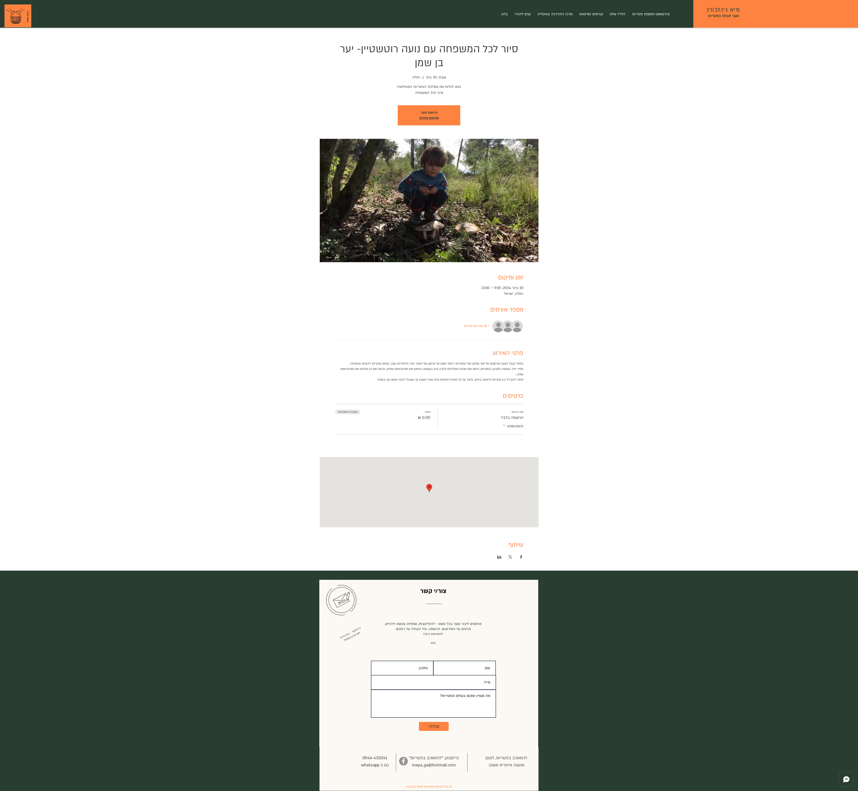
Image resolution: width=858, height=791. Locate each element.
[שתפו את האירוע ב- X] (510, 557)
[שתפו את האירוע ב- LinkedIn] (499, 557)
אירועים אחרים (429, 118)
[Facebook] (403, 761)
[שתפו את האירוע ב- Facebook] (521, 557)
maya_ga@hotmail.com (434, 765)
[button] (15, 16)
